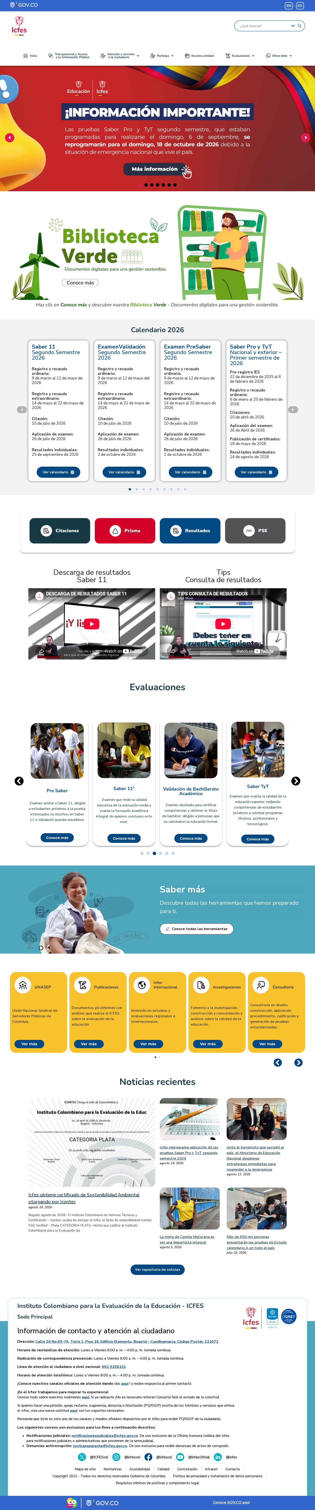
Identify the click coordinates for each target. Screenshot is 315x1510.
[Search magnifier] (299, 26)
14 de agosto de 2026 (253, 454)
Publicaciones (106, 987)
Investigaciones (227, 987)
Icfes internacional (165, 985)
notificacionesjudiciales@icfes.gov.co (105, 1435)
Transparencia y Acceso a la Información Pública (72, 55)
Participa (163, 56)
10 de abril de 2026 (247, 415)
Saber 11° (124, 788)
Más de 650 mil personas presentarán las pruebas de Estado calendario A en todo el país (257, 1242)
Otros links (279, 56)
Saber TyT (258, 786)
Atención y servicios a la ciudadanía (121, 55)
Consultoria (283, 987)
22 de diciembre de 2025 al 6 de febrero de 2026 (255, 377)
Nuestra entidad (202, 56)
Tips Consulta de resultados (223, 576)
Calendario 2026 (157, 330)
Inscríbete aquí (156, 164)
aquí (124, 1383)
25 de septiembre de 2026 (55, 452)
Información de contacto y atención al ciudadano (96, 1331)
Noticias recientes (157, 1081)
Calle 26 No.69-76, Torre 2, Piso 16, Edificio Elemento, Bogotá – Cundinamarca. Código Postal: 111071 (127, 1341)
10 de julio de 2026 (48, 421)
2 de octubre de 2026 (120, 452)
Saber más (182, 889)
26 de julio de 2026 (52, 436)
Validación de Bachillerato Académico (191, 791)
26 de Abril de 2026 (251, 428)
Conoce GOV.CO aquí (231, 1502)
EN (288, 5)
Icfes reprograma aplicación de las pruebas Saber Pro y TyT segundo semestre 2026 (189, 1153)
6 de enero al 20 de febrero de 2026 (256, 397)
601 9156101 (114, 1366)
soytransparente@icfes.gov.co (100, 1445)
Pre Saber (57, 790)
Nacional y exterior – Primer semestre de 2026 (256, 355)
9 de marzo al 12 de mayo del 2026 (124, 376)
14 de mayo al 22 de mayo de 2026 (58, 401)
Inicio (33, 56)
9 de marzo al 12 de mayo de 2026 (57, 376)
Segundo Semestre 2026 (56, 352)
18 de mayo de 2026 (255, 441)
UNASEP (43, 987)
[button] (120, 55)
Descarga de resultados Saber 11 (92, 576)
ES (300, 5)
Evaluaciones (241, 56)
